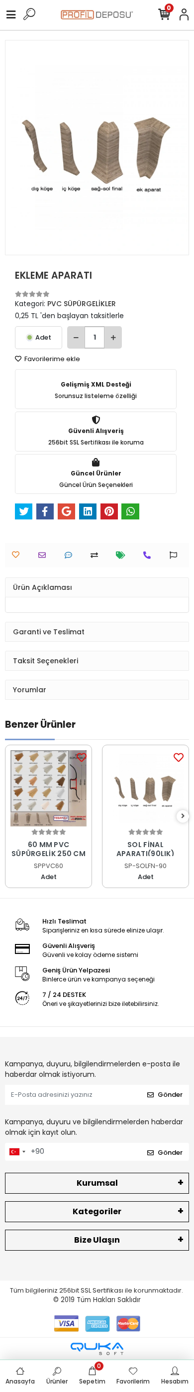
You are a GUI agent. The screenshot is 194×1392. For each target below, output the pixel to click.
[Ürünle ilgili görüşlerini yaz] (71, 555)
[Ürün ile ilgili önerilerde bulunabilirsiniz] (176, 555)
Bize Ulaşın (97, 1240)
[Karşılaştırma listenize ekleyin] (96, 555)
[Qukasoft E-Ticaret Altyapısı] (97, 1349)
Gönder (170, 1094)
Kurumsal (97, 1183)
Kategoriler (97, 1211)
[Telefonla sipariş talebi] (149, 555)
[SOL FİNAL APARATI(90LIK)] (145, 788)
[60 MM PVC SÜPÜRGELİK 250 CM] (48, 788)
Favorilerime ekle (51, 359)
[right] (183, 816)
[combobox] (16, 1151)
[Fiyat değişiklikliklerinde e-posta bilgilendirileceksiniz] (123, 555)
